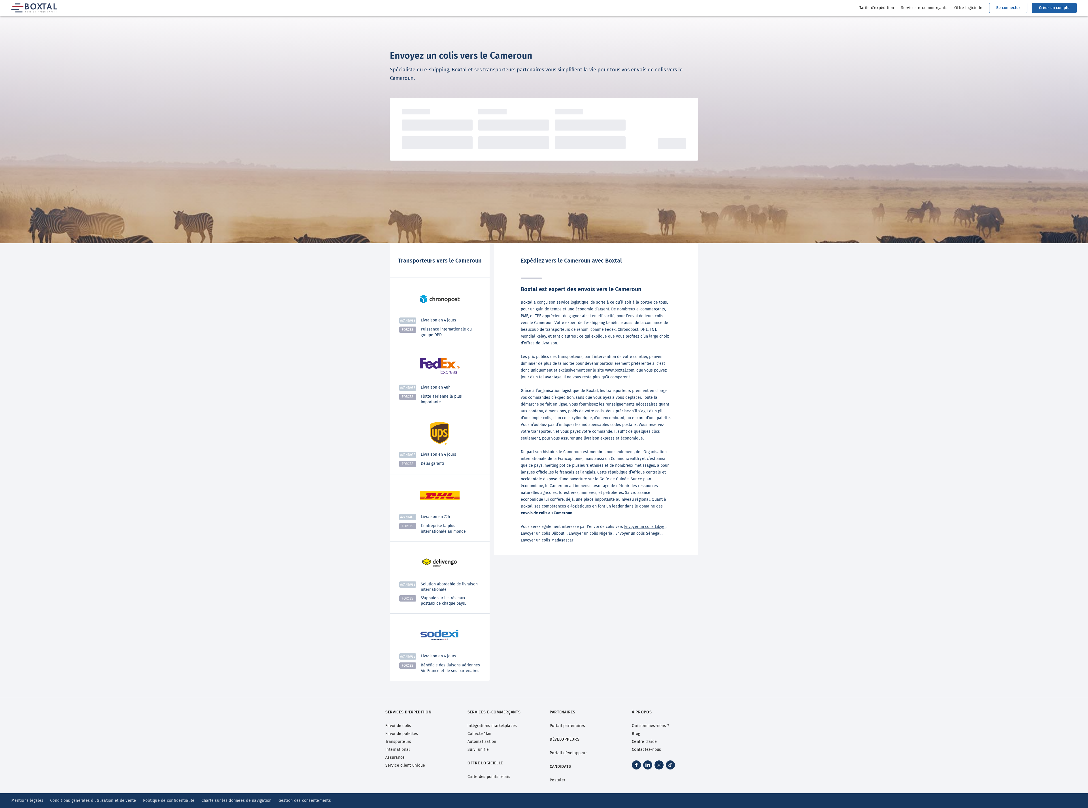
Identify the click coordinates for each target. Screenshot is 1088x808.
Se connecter (1008, 7)
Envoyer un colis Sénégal (637, 533)
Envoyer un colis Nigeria (590, 533)
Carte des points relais (489, 776)
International (397, 749)
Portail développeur (568, 753)
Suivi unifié (478, 749)
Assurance (395, 757)
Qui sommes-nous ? (650, 725)
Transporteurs (398, 741)
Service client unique (405, 765)
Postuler (557, 780)
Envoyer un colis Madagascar (547, 540)
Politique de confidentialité (169, 800)
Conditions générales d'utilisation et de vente (93, 800)
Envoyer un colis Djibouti (543, 533)
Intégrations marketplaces (492, 725)
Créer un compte (1054, 7)
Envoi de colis (398, 725)
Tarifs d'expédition (876, 7)
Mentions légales (27, 800)
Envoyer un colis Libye (644, 526)
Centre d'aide (644, 741)
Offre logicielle (968, 7)
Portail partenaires (567, 725)
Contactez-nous (646, 749)
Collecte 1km (479, 733)
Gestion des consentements (305, 800)
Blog (636, 733)
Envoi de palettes (401, 733)
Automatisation (482, 741)
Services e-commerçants (924, 7)
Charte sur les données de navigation (236, 800)
